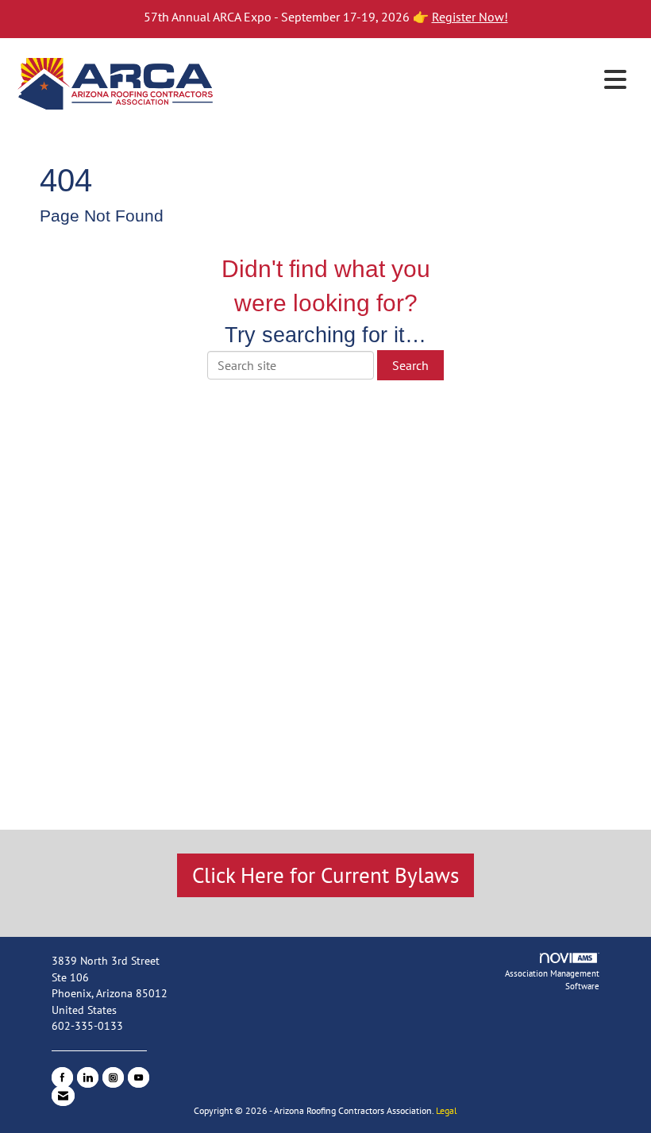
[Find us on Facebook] (62, 1077)
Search (410, 365)
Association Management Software (552, 980)
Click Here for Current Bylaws (325, 875)
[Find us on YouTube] (138, 1077)
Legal (446, 1110)
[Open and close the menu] (426, 80)
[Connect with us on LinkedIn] (87, 1077)
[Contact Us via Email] (63, 1095)
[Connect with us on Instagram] (113, 1077)
